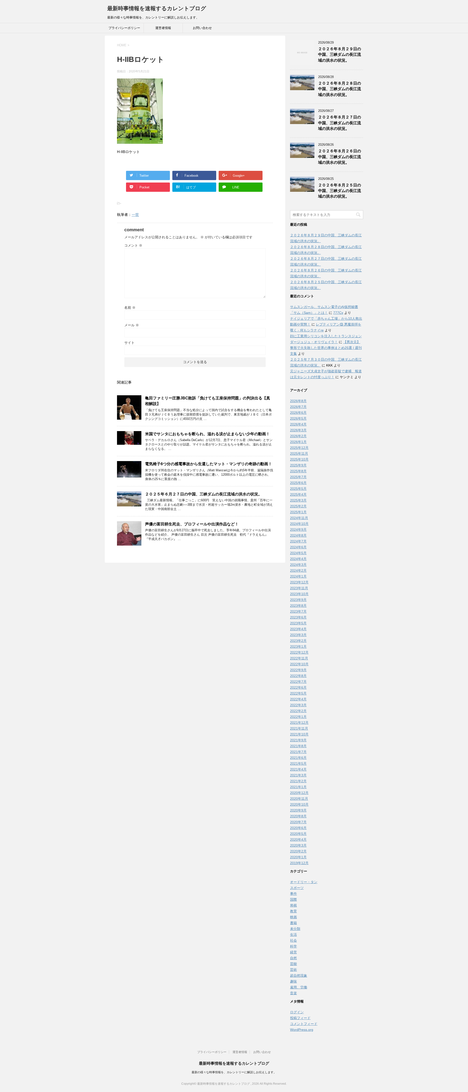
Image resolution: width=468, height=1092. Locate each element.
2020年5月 (298, 834)
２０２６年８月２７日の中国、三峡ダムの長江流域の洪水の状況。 (339, 123)
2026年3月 (298, 430)
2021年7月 (298, 752)
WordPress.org (301, 1030)
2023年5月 (298, 623)
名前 (130, 307)
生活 (293, 935)
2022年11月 (299, 658)
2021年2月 (298, 781)
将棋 (293, 905)
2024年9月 (298, 530)
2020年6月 (298, 828)
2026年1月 (298, 442)
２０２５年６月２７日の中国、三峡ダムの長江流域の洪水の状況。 (203, 494)
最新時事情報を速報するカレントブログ (156, 8)
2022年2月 (298, 711)
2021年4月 (298, 769)
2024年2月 (298, 570)
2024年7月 (298, 541)
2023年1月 (298, 646)
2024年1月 (298, 576)
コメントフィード (303, 1024)
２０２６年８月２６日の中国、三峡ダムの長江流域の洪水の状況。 (339, 156)
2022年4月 (298, 699)
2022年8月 (298, 676)
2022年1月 (298, 717)
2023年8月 (298, 606)
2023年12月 (299, 582)
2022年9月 (298, 670)
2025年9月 (298, 465)
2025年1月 (298, 512)
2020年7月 (298, 822)
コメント (133, 245)
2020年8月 (298, 816)
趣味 (293, 981)
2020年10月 (299, 804)
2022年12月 (299, 652)
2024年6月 (298, 547)
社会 (293, 940)
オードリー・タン (303, 882)
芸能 (293, 964)
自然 (293, 958)
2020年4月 (298, 839)
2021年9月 (298, 740)
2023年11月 (299, 588)
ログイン (297, 1012)
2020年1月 (298, 857)
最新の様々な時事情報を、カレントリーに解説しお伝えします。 (234, 1072)
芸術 (293, 970)
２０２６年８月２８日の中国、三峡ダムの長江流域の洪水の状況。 (339, 89)
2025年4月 (298, 494)
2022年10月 (299, 664)
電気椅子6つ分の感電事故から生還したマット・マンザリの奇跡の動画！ (208, 464)
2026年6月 (298, 413)
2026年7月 (298, 407)
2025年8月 (298, 471)
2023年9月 (298, 600)
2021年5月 (298, 763)
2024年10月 (299, 524)
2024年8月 (298, 535)
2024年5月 (298, 553)
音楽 (293, 993)
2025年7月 (298, 477)
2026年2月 (298, 436)
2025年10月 (299, 459)
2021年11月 (299, 728)
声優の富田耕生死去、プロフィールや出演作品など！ (192, 524)
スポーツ (297, 888)
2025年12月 (299, 448)
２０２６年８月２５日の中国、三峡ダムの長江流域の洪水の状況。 (339, 191)
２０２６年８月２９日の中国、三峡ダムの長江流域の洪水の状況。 (339, 54)
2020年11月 (299, 799)
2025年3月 (298, 500)
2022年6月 (298, 687)
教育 (293, 911)
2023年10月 (299, 594)
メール (131, 325)
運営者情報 (163, 28)
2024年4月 (298, 559)
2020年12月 (299, 793)
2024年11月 (299, 518)
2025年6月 (298, 483)
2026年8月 (298, 401)
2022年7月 (298, 682)
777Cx (338, 313)
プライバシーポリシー (124, 28)
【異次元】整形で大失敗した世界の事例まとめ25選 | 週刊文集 (326, 348)
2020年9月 (298, 810)
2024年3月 (298, 565)
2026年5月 (298, 418)
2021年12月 (299, 723)
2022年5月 (298, 693)
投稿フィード (300, 1018)
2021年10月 (299, 734)
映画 (293, 917)
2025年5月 (298, 489)
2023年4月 (298, 629)
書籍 (293, 923)
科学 (293, 946)
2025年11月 (299, 453)
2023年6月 (298, 617)
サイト (129, 343)
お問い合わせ (202, 28)
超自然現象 (298, 975)
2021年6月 (298, 758)
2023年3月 (298, 635)
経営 (293, 952)
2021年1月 (298, 787)
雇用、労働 (298, 987)
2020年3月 (298, 845)
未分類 (295, 929)
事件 (293, 894)
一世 (135, 215)
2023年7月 (298, 611)
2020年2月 (298, 851)
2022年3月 (298, 705)
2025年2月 (298, 506)
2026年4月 (298, 424)
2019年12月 (299, 863)
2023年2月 (298, 641)
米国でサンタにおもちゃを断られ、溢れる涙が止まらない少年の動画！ (207, 434)
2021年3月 (298, 775)
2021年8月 (298, 746)
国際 (293, 899)
